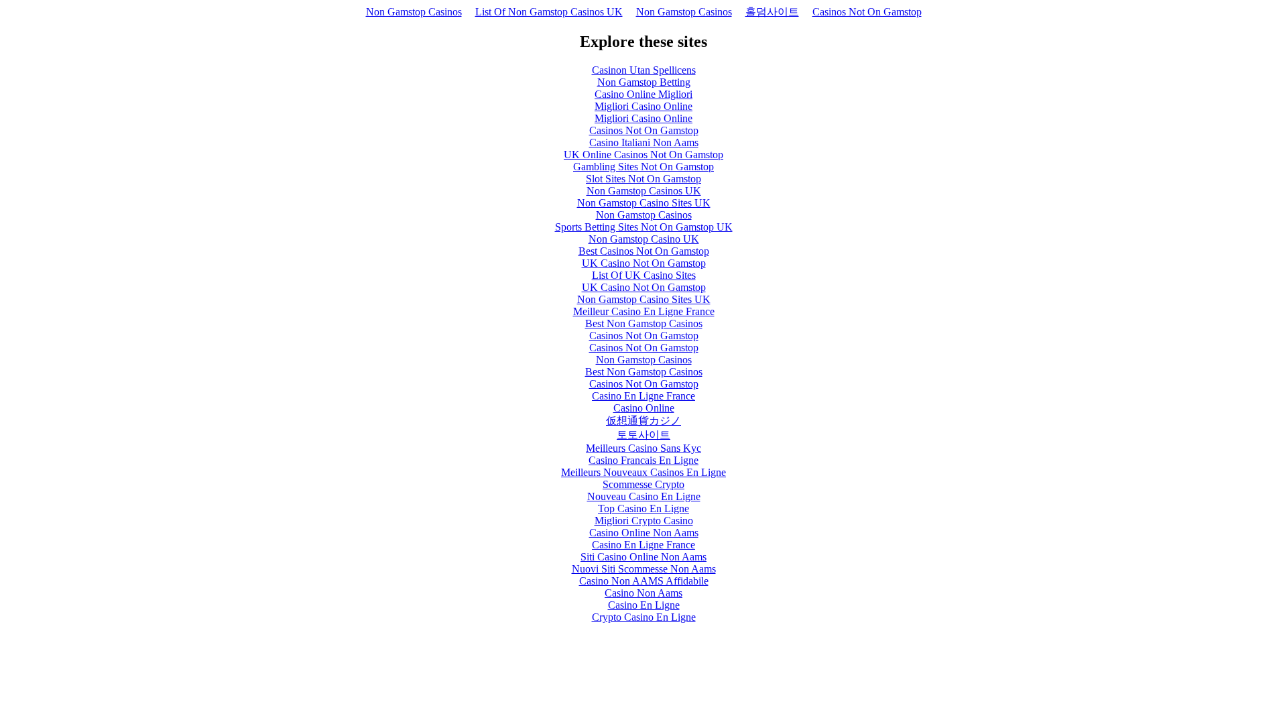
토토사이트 (643, 434)
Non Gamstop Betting (643, 82)
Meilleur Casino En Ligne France (644, 311)
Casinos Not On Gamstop (867, 11)
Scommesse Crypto (643, 484)
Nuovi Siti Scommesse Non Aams (644, 569)
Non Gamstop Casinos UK (644, 190)
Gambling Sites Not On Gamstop (643, 166)
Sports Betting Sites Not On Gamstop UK (644, 227)
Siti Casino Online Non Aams (643, 556)
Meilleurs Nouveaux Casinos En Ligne (643, 472)
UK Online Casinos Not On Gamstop (643, 154)
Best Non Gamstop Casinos (643, 323)
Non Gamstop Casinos (414, 11)
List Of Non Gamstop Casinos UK (549, 11)
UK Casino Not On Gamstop (644, 263)
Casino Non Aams (643, 593)
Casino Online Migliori (643, 94)
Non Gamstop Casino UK (644, 239)
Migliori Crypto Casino (644, 520)
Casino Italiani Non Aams (643, 142)
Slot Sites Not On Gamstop (643, 178)
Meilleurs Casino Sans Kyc (643, 448)
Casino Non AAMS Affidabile (644, 581)
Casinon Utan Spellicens (644, 70)
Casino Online (643, 408)
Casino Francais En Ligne (643, 460)
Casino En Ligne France (643, 396)
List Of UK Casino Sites (644, 275)
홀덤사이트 (772, 11)
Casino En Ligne (644, 605)
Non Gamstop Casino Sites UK (644, 202)
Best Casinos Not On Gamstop (643, 251)
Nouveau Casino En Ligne (643, 496)
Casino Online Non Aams (643, 532)
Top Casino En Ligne (643, 508)
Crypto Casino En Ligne (644, 617)
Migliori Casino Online (643, 106)
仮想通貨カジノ (643, 420)
